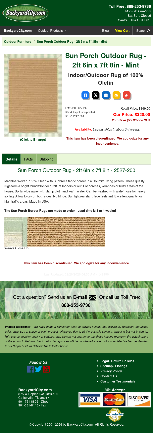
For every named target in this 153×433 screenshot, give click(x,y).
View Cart (122, 30)
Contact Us (108, 376)
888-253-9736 (139, 6)
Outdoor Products (50, 30)
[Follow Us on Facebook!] (30, 371)
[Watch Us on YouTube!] (46, 371)
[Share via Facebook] (85, 95)
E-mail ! (85, 296)
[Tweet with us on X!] (38, 371)
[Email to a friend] (116, 95)
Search (141, 30)
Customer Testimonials (117, 381)
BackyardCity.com (18, 30)
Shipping (47, 159)
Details (11, 159)
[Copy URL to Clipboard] (126, 95)
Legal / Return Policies (117, 361)
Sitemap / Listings (113, 366)
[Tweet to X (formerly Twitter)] (95, 95)
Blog (105, 30)
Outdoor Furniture (17, 41)
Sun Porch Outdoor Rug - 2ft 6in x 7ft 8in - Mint (72, 41)
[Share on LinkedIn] (106, 95)
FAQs (28, 159)
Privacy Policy (111, 371)
